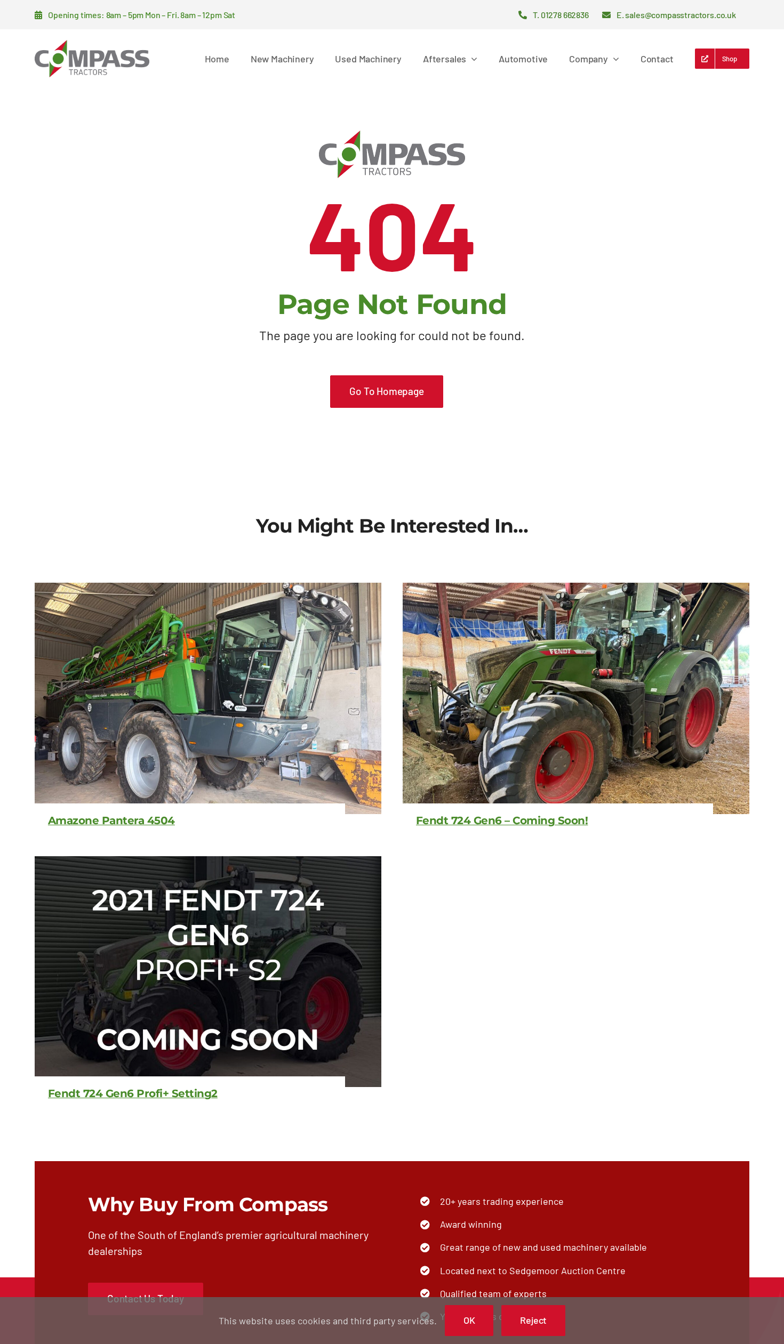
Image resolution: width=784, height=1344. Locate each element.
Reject (533, 1320)
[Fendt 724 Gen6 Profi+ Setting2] (208, 864)
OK (469, 1320)
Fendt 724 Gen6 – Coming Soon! (502, 820)
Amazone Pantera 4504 (111, 820)
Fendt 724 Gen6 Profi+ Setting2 (133, 1093)
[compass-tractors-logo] (92, 45)
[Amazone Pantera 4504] (208, 591)
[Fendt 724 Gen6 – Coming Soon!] (576, 591)
